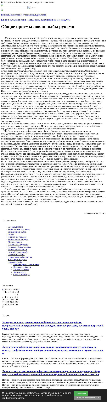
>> (18, 289)
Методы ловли (15, 242)
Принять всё (81, 393)
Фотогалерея (19, 272)
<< (3, 289)
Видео (11, 234)
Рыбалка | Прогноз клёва (19, 247)
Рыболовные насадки (18, 239)
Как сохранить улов (17, 259)
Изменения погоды (17, 237)
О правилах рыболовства (20, 257)
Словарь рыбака (15, 227)
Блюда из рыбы (15, 262)
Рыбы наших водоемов (19, 229)
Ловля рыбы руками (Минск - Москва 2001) (49, 20)
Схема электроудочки (18, 244)
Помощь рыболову (22, 267)
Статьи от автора (21, 274)
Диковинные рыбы (17, 232)
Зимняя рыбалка (21, 269)
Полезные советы (16, 254)
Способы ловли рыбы (18, 252)
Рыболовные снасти (17, 249)
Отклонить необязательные (87, 398)
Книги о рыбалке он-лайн (13, 20)
